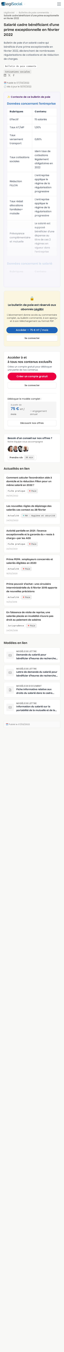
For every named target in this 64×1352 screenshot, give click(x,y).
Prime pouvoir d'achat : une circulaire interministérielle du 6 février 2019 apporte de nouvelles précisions (31, 587)
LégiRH (38, 309)
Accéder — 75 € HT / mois (32, 330)
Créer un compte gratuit (32, 376)
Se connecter (32, 338)
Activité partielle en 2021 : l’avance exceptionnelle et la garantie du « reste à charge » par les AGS (30, 534)
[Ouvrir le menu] (59, 4)
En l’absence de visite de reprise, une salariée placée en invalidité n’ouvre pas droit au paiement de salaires (29, 616)
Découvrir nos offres (32, 423)
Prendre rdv (21, 457)
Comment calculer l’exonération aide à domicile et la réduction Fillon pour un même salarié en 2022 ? (29, 481)
